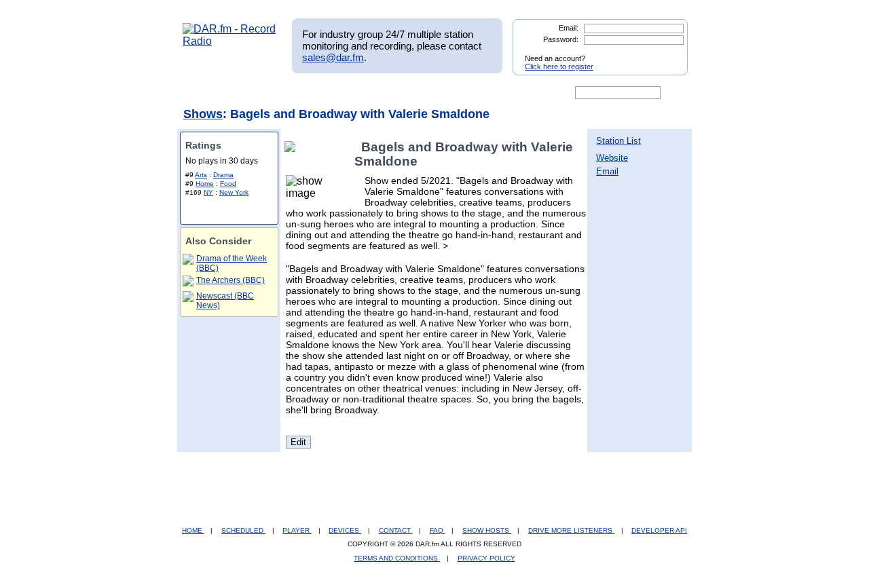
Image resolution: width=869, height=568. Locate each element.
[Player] (338, 92)
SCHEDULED (243, 530)
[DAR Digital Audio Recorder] (205, 92)
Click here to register (559, 66)
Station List (618, 141)
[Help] (394, 92)
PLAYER (297, 530)
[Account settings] (500, 92)
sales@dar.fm (333, 57)
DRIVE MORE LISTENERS (571, 530)
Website (612, 158)
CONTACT (396, 530)
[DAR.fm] (229, 41)
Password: (560, 39)
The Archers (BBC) (230, 280)
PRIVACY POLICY (486, 558)
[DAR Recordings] (272, 92)
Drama (223, 174)
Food (228, 183)
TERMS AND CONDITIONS (397, 558)
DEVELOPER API (659, 530)
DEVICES (345, 530)
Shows (203, 114)
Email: (568, 28)
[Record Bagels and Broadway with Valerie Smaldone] (292, 147)
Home (205, 183)
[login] (667, 53)
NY (208, 192)
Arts (201, 174)
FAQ (437, 530)
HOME (193, 530)
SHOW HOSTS (486, 530)
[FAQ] (446, 92)
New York (233, 192)
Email (607, 171)
